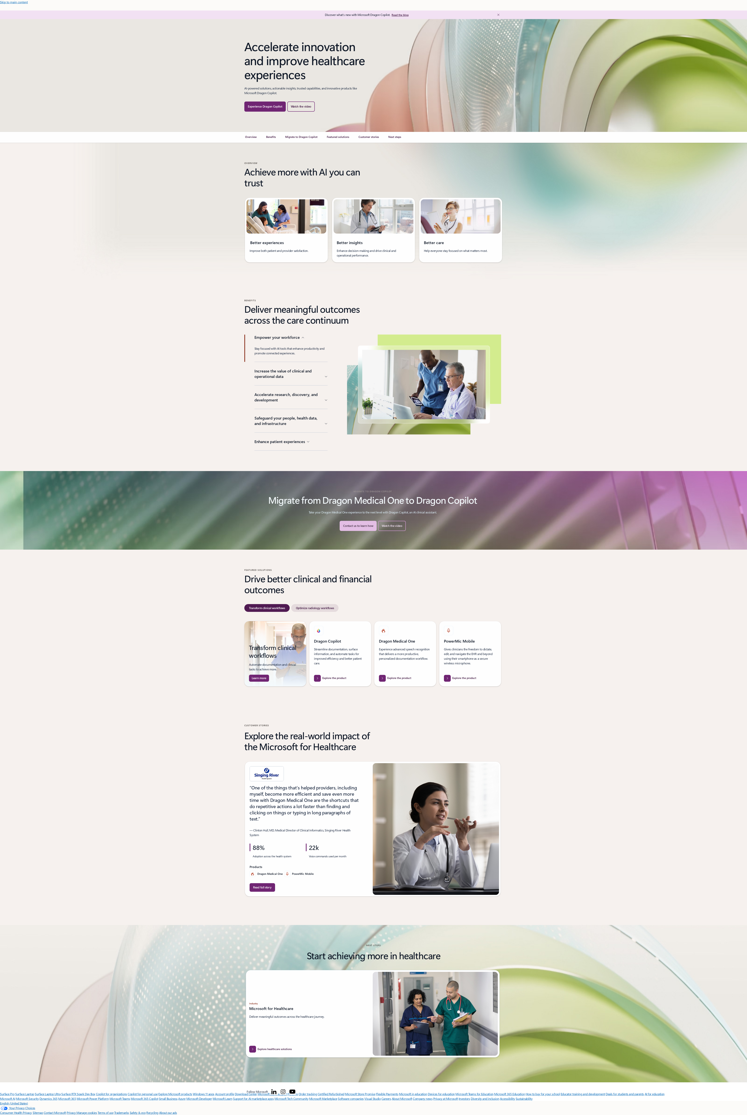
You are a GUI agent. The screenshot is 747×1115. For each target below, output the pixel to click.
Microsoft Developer (199, 1099)
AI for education (655, 1094)
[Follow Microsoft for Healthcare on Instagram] (283, 1092)
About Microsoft (402, 1099)
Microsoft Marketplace (323, 1099)
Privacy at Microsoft (445, 1099)
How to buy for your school (543, 1094)
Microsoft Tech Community (291, 1099)
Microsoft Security (27, 1099)
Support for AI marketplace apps (253, 1099)
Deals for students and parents (625, 1094)
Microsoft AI (7, 1099)
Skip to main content (14, 2)
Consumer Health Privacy (16, 1113)
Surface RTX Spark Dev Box (78, 1094)
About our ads (168, 1113)
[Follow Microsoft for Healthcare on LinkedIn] (274, 1092)
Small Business (168, 1099)
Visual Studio (372, 1099)
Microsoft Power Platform (93, 1099)
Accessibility (507, 1099)
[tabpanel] (372, 653)
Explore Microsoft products (175, 1094)
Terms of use (105, 1113)
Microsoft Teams (120, 1099)
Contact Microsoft (55, 1113)
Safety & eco (138, 1113)
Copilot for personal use (143, 1094)
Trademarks (121, 1113)
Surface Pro (7, 1094)
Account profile (224, 1094)
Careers (386, 1099)
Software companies (351, 1099)
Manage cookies (86, 1113)
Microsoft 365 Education (509, 1094)
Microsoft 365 (67, 1099)
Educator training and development (583, 1094)
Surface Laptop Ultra (47, 1094)
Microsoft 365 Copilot (144, 1099)
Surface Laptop (24, 1094)
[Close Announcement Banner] (497, 15)
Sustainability (524, 1099)
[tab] (267, 608)
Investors (464, 1099)
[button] (301, 107)
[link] (251, 138)
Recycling (152, 1113)
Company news (422, 1099)
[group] (286, 230)
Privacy (71, 1113)
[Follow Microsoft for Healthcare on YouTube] (292, 1092)
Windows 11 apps (203, 1094)
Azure (182, 1099)
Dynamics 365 (48, 1099)
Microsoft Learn (222, 1099)
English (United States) (14, 1103)
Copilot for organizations (111, 1094)
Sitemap (38, 1113)
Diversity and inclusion (485, 1099)
